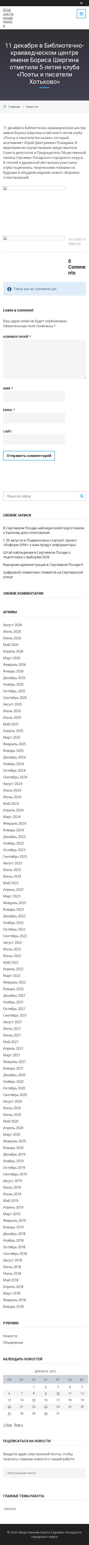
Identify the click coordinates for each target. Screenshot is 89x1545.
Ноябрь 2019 (13, 1161)
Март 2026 (11, 658)
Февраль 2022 (14, 982)
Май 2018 (10, 1280)
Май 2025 (10, 724)
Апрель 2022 (13, 969)
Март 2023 (11, 896)
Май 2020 (10, 1121)
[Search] (82, 496)
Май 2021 (10, 1042)
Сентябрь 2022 (15, 936)
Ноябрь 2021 (13, 1002)
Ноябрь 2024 (13, 764)
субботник (10, 1508)
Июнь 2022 (12, 955)
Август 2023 (12, 863)
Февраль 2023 (14, 903)
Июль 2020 (12, 1108)
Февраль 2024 (14, 823)
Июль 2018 (12, 1267)
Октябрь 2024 (14, 770)
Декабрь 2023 (14, 836)
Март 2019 (11, 1214)
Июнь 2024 (12, 797)
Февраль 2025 (14, 744)
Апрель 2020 (13, 1128)
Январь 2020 (13, 1147)
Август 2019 (12, 1181)
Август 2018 (12, 1260)
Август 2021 (12, 1022)
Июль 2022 (12, 949)
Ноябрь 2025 (13, 684)
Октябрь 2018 (14, 1247)
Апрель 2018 (13, 1286)
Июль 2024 (12, 790)
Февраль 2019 (14, 1220)
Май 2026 (10, 644)
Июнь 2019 (12, 1194)
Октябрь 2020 (14, 1088)
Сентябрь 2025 (15, 697)
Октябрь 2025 (14, 691)
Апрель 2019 (13, 1207)
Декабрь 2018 (14, 1233)
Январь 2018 (13, 1306)
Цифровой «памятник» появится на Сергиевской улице (43, 574)
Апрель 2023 (13, 889)
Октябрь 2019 (14, 1167)
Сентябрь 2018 (15, 1253)
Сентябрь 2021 (15, 1015)
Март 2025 (11, 737)
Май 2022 (10, 962)
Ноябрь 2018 (13, 1240)
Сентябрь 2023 (15, 856)
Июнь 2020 (12, 1114)
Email (9, 410)
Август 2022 (12, 942)
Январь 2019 (13, 1227)
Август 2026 (12, 625)
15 (33, 1400)
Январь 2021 (13, 1068)
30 (45, 1413)
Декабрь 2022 (14, 916)
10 (58, 1393)
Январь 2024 (13, 830)
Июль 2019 (12, 1187)
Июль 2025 (12, 711)
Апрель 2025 (13, 730)
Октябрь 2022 (14, 929)
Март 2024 (11, 816)
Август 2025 (12, 704)
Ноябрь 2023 (13, 843)
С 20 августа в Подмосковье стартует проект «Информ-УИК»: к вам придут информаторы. (40, 542)
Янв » (18, 1425)
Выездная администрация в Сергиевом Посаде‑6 (43, 564)
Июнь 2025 (12, 717)
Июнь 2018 (12, 1273)
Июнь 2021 (12, 1035)
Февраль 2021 (14, 1061)
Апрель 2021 (13, 1048)
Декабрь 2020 (14, 1075)
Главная (14, 107)
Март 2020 (11, 1134)
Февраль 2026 (14, 664)
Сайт (7, 431)
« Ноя (7, 1425)
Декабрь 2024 (14, 757)
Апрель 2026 (13, 651)
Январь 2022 (13, 989)
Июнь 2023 (12, 876)
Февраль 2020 (14, 1141)
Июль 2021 (12, 1028)
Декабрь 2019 (14, 1154)
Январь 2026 (13, 671)
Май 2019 (10, 1200)
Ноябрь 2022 (13, 922)
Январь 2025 (13, 750)
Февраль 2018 (14, 1300)
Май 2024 (10, 803)
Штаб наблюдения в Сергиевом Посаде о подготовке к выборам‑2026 (37, 554)
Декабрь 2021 (14, 995)
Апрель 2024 (13, 810)
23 (45, 1406)
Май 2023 (10, 883)
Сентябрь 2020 (15, 1094)
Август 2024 (12, 783)
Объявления (13, 1342)
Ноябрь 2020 (13, 1081)
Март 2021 (11, 1055)
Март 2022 (11, 975)
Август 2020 (12, 1101)
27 (9, 1413)
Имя (8, 388)
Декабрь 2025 (14, 677)
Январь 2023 (13, 909)
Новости (32, 107)
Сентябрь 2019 (15, 1174)
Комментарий (17, 337)
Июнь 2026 (12, 638)
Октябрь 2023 (14, 850)
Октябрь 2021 (14, 1008)
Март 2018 (11, 1293)
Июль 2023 (12, 869)
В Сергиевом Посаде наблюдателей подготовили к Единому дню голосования (43, 530)
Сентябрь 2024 (15, 777)
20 (9, 1406)
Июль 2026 (12, 631)
